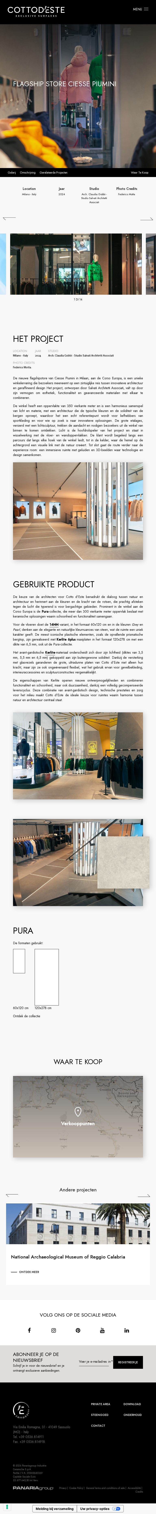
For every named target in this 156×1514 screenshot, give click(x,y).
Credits (139, 1492)
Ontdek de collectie (26, 1016)
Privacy (62, 1488)
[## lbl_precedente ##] (9, 218)
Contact (98, 1426)
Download (132, 1404)
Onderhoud (133, 1415)
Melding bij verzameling (55, 1509)
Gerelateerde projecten (53, 172)
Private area (100, 1404)
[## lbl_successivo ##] (146, 218)
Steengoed (99, 1415)
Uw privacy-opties (94, 1509)
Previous (12, 1195)
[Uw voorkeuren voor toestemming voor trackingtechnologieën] (7, 1507)
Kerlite (50, 652)
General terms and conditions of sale (105, 1488)
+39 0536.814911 (31, 1436)
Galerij (12, 172)
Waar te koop (139, 172)
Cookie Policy (76, 1488)
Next (144, 1195)
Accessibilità (134, 1488)
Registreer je (128, 1362)
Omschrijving (28, 172)
